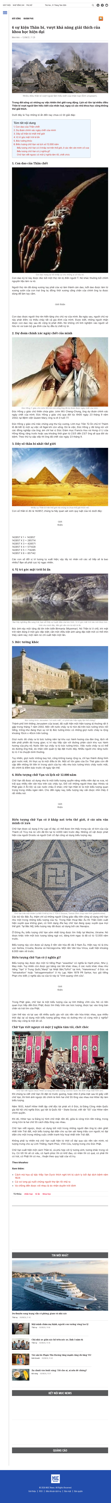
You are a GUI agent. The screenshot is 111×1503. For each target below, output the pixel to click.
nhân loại (28, 1194)
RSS (41, 1491)
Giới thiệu (7, 5)
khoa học (47, 1194)
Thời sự (14, 1317)
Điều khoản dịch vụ (53, 1491)
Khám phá (28, 18)
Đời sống (16, 18)
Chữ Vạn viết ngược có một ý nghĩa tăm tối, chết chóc (43, 154)
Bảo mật (67, 1491)
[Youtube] (106, 5)
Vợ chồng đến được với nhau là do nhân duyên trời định (45, 1185)
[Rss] (98, 5)
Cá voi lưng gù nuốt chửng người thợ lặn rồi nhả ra (42, 1181)
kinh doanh (36, 1358)
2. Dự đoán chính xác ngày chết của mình (35, 130)
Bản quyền (78, 1491)
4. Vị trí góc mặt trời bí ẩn (27, 137)
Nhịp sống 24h (18, 5)
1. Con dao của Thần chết (27, 126)
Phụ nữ (29, 5)
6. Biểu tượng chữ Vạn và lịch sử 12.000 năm (36, 144)
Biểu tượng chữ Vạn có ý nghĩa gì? (33, 151)
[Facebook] (102, 5)
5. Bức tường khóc (23, 140)
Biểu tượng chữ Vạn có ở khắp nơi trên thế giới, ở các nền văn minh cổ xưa (53, 148)
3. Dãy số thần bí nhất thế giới (29, 133)
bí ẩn (37, 1194)
